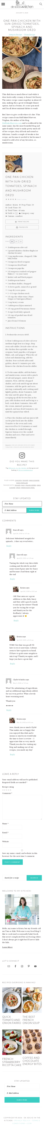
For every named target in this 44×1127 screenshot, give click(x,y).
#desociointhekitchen (25, 470)
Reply (8, 546)
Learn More (7, 947)
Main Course (34, 480)
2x (16, 241)
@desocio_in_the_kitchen (17, 468)
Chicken (18, 480)
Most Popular (22, 483)
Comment (7, 793)
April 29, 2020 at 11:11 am (28, 591)
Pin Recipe (23, 227)
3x (21, 241)
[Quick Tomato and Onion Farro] (12, 1000)
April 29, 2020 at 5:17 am (21, 533)
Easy (23, 485)
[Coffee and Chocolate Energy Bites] (32, 1041)
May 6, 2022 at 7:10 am (20, 683)
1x (12, 241)
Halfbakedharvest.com (12, 123)
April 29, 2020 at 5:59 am (25, 558)
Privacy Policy (22, 1120)
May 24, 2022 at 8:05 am (25, 722)
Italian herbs (30, 485)
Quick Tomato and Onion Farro (11, 1019)
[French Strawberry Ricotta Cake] (12, 1042)
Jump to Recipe (15, 35)
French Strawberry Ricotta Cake (12, 1062)
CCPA (29, 1123)
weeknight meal (28, 487)
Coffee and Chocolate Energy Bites (32, 1060)
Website (5, 842)
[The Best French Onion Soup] (32, 1000)
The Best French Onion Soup (31, 1019)
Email (5, 833)
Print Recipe (29, 35)
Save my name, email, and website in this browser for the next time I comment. (19, 854)
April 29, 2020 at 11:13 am (25, 640)
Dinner (25, 480)
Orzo (18, 487)
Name (5, 824)
